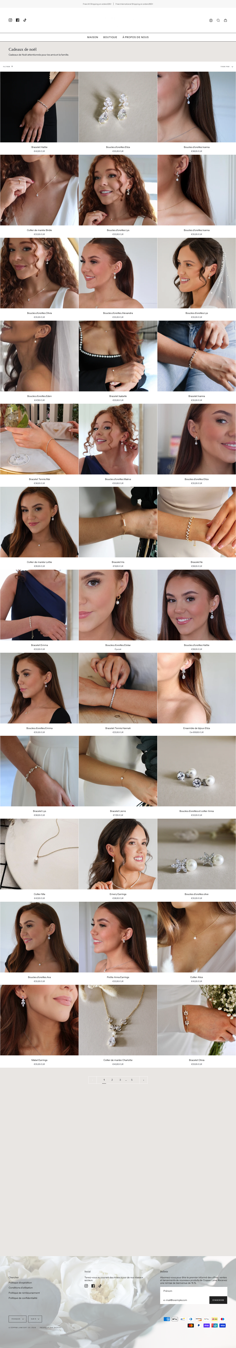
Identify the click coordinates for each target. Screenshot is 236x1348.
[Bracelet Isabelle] (118, 356)
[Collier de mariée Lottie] (39, 522)
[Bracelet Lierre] (118, 771)
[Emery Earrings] (118, 854)
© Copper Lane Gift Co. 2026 (22, 1327)
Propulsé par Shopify (50, 1327)
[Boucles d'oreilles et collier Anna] (196, 771)
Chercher (14, 1277)
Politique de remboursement (24, 1292)
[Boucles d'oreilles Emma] (39, 688)
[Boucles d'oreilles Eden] (39, 356)
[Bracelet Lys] (39, 771)
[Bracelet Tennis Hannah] (118, 688)
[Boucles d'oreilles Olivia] (39, 273)
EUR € (33, 1319)
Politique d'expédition (20, 1282)
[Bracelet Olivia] (196, 1020)
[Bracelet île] (196, 522)
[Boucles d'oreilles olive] (196, 854)
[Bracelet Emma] (39, 605)
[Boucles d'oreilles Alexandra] (118, 273)
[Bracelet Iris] (118, 522)
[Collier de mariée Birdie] (39, 190)
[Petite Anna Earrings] (118, 937)
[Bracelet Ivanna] (196, 356)
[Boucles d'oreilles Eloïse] (118, 605)
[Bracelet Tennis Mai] (39, 439)
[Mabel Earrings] (39, 1020)
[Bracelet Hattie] (39, 107)
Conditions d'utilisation (21, 1287)
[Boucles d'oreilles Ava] (39, 937)
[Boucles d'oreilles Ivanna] (196, 107)
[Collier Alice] (196, 937)
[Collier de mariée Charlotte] (118, 1020)
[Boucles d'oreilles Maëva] (118, 439)
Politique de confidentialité (23, 1298)
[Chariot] (225, 20)
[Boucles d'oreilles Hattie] (196, 605)
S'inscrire (218, 1300)
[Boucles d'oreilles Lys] (118, 190)
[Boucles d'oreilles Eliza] (118, 107)
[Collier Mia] (39, 854)
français (16, 1319)
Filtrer (6, 66)
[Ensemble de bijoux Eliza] (196, 688)
